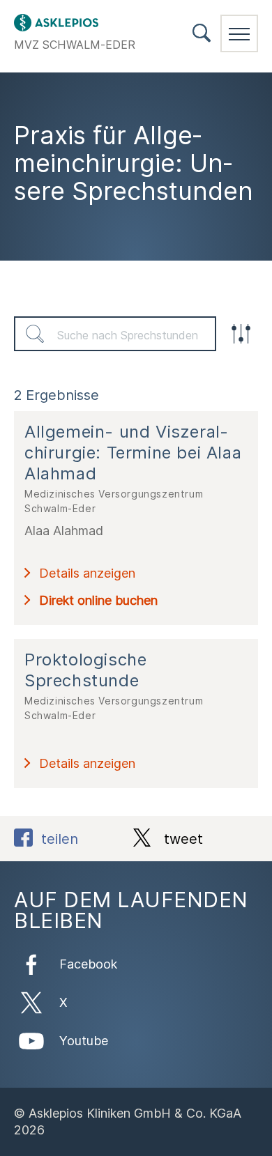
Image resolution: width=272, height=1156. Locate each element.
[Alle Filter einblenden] (240, 333)
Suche (201, 33)
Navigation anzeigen (239, 33)
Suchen (35, 333)
